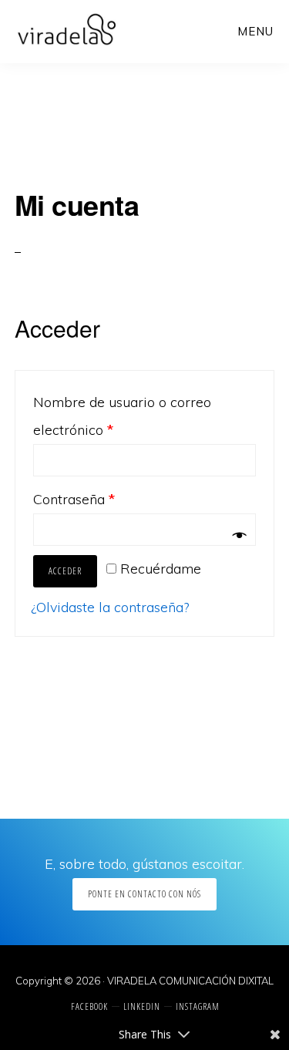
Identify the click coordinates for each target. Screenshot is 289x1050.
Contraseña (74, 499)
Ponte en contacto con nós (144, 893)
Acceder (65, 570)
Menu (255, 31)
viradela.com (66, 31)
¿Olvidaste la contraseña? (110, 607)
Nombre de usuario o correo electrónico (122, 416)
